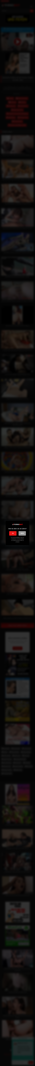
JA (13, 533)
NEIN (22, 533)
